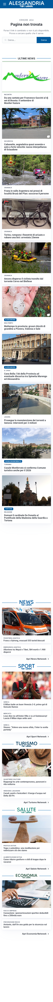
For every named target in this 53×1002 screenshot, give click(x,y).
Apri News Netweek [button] (36, 659)
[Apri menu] (5, 4)
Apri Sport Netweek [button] (36, 736)
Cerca (44, 40)
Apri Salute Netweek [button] (36, 868)
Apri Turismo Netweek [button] (35, 802)
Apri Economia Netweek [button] (34, 933)
